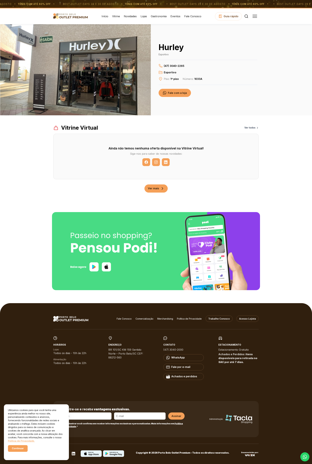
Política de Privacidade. (21, 440)
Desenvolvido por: (250, 452)
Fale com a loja (177, 92)
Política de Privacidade (189, 318)
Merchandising (165, 318)
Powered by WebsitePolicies (22, 454)
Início (105, 16)
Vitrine (116, 16)
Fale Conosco (192, 16)
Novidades (130, 16)
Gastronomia (159, 16)
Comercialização (144, 318)
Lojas (144, 16)
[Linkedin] (73, 454)
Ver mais (153, 188)
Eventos (175, 16)
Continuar (18, 448)
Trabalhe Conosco (219, 318)
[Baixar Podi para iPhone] (91, 455)
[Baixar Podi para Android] (113, 455)
